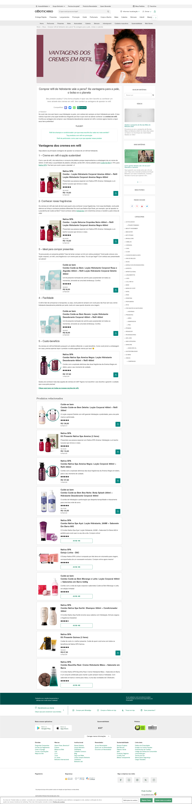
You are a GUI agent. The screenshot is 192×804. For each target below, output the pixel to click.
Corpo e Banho (106, 17)
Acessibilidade (43, 6)
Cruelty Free (121, 755)
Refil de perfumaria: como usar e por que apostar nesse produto (79, 138)
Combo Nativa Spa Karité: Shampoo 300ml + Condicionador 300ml (89, 608)
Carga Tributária (140, 759)
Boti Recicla (120, 747)
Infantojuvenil (107, 23)
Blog (75, 753)
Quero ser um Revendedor (103, 747)
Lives (127, 278)
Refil (118, 751)
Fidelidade (77, 749)
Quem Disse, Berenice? (61, 745)
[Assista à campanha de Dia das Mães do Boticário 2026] (139, 115)
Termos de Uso (140, 755)
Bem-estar (129, 232)
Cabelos (124, 17)
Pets (127, 305)
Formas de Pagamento (42, 747)
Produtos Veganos (123, 753)
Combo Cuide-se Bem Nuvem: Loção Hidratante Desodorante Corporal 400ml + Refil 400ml (85, 314)
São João (129, 338)
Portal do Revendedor (90, 6)
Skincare (133, 17)
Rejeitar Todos (146, 800)
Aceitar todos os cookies (163, 800)
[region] (96, 800)
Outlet (85, 17)
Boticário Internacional (61, 759)
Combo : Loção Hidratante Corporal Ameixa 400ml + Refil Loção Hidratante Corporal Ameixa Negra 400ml (90, 174)
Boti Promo (129, 235)
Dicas (128, 261)
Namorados (132, 321)
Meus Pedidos (139, 6)
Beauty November (132, 228)
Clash (128, 251)
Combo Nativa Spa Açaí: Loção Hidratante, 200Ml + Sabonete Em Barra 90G (90, 523)
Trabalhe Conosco (80, 751)
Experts (128, 268)
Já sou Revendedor (101, 745)
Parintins (129, 298)
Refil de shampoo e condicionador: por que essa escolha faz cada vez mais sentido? (79, 132)
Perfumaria (94, 17)
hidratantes (80, 211)
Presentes (53, 17)
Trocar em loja (130, 710)
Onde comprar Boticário (82, 757)
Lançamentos (64, 17)
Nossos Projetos (122, 745)
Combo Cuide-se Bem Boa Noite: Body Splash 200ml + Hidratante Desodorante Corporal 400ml (87, 492)
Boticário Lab (78, 761)
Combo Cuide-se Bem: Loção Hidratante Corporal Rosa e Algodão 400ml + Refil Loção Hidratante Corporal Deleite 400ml (90, 269)
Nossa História (79, 745)
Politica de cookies (59, 802)
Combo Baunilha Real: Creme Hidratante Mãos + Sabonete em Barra (90, 664)
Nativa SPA (43, 165)
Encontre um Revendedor (103, 749)
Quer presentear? (149, 710)
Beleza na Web (59, 749)
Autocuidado (78, 23)
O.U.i (55, 753)
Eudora (56, 747)
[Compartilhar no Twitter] (69, 107)
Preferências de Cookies (143, 749)
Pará (127, 295)
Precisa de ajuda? (74, 6)
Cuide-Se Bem (105, 163)
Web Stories (149, 23)
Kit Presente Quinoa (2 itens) (74, 636)
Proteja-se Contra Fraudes (143, 747)
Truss (56, 755)
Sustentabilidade (137, 23)
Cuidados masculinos (121, 23)
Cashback (77, 759)
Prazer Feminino (133, 225)
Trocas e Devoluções (41, 751)
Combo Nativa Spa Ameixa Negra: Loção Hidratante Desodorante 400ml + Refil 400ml (87, 357)
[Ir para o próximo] (155, 17)
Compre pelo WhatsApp (83, 710)
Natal (128, 291)
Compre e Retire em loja (108, 710)
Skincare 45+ (132, 348)
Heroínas (131, 311)
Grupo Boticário (58, 6)
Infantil (142, 17)
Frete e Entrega (40, 749)
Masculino (151, 17)
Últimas (128, 354)
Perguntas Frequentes (42, 745)
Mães (129, 318)
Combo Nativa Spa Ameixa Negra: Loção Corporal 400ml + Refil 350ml (88, 463)
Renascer (129, 331)
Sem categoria (131, 341)
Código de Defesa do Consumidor (146, 751)
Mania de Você (130, 288)
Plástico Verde (121, 749)
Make (116, 17)
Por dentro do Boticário (134, 308)
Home (42, 23)
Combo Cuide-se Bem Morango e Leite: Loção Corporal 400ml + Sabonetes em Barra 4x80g (90, 578)
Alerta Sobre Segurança (142, 757)
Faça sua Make (79, 755)
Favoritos (153, 6)
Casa (127, 248)
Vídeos (128, 358)
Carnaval (129, 245)
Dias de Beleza (131, 258)
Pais (129, 325)
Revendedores (131, 335)
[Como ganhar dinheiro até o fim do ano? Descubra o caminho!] (139, 156)
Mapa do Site (39, 753)
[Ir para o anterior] (153, 17)
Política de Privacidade (142, 745)
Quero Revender (105, 6)
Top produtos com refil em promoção (79, 135)
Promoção (76, 17)
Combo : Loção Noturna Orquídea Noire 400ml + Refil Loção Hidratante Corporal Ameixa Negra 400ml (88, 222)
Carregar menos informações (96, 736)
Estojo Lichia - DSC (70, 551)
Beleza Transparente (123, 757)
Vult (55, 751)
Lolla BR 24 (129, 281)
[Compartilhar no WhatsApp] (74, 107)
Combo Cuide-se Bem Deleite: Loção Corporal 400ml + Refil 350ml (89, 407)
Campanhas (132, 361)
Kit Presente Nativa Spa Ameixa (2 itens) (80, 435)
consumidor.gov (140, 753)
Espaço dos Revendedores (135, 265)
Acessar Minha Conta (147, 12)
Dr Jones (57, 757)
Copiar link (83, 107)
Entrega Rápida (40, 17)
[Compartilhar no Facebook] (65, 107)
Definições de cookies (130, 800)
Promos (128, 328)
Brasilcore (130, 238)
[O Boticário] (44, 11)
